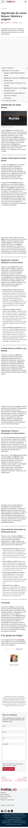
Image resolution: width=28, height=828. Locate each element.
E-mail (4, 732)
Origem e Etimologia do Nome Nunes (14, 74)
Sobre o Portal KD (4, 794)
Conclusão (7, 98)
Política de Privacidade (5, 796)
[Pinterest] (9, 811)
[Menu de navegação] (2, 1)
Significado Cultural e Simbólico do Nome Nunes (16, 79)
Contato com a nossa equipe (7, 799)
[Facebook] (2, 811)
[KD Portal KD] (11, 1)
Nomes (5, 8)
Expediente (3, 792)
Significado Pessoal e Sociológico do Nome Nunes (15, 89)
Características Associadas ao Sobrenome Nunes (14, 94)
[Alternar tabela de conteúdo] (26, 68)
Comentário (6, 744)
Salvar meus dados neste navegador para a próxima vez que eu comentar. (13, 764)
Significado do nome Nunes (10, 70)
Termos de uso (3, 798)
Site (3, 738)
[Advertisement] (14, 52)
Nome (4, 726)
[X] (12, 811)
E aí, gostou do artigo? (9, 100)
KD (1, 8)
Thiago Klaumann (7, 22)
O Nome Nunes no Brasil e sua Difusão (14, 84)
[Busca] (25, 1)
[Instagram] (5, 811)
